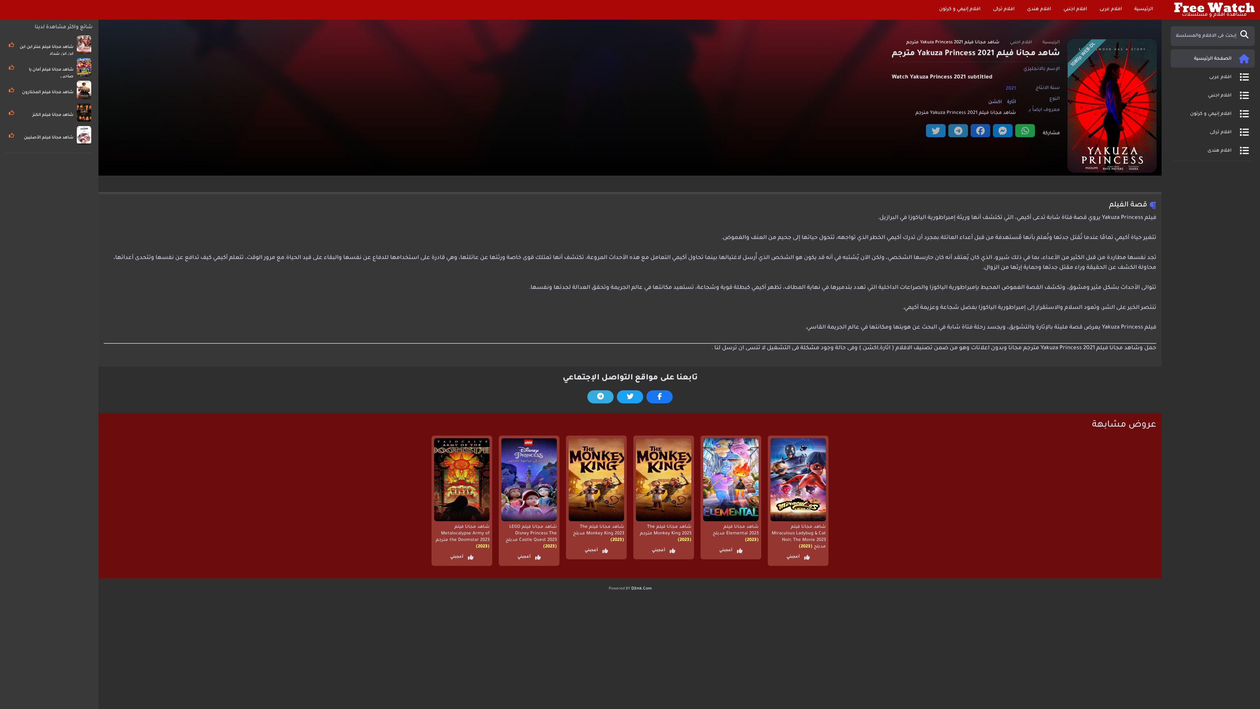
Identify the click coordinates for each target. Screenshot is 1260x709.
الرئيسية (1144, 9)
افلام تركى (1004, 9)
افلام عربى (1111, 9)
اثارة (1011, 102)
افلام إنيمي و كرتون (960, 9)
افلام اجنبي (1075, 9)
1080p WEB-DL (1083, 54)
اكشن (995, 102)
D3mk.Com (641, 589)
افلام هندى (1039, 9)
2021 (1011, 88)
